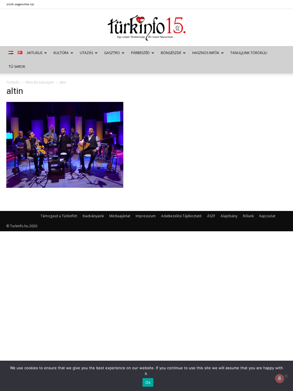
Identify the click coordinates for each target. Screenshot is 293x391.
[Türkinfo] (146, 28)
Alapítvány (229, 216)
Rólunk (248, 216)
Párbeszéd (140, 52)
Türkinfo (13, 82)
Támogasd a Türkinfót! (59, 216)
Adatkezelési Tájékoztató (181, 216)
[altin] (64, 186)
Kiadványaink (93, 216)
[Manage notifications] (279, 378)
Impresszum (146, 216)
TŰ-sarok (17, 66)
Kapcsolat (267, 216)
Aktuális (34, 52)
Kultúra (61, 52)
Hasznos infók (205, 52)
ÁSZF (211, 216)
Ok (148, 382)
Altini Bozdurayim (39, 82)
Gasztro (112, 52)
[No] (286, 376)
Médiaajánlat (119, 216)
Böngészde (171, 52)
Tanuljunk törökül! (248, 52)
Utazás (86, 52)
